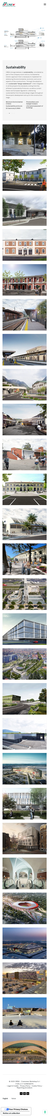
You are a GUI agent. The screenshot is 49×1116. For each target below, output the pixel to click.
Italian (14, 1098)
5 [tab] (12, 113)
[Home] (10, 4)
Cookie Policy (37, 1086)
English (5, 1098)
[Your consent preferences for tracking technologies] (45, 1112)
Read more (25, 140)
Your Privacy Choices (18, 1109)
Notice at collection (11, 1113)
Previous (14, 38)
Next (35, 38)
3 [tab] (9, 113)
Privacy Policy (25, 1086)
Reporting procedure (24, 1088)
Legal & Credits (12, 1086)
